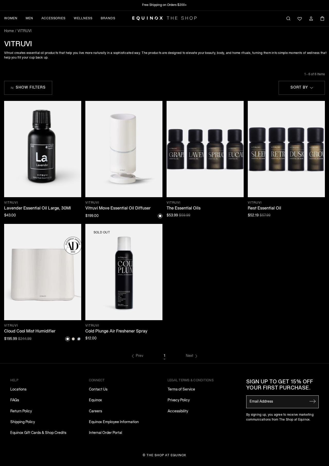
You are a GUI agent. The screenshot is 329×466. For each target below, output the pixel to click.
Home (9, 31)
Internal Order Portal (105, 433)
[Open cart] (322, 18)
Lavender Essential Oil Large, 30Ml (37, 208)
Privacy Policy (179, 400)
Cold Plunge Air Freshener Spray (116, 331)
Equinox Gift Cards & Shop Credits (38, 433)
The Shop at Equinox (166, 455)
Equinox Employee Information (114, 422)
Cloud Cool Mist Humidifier (30, 331)
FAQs (14, 400)
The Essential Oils (183, 208)
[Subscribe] (312, 401)
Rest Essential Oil (264, 208)
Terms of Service (181, 389)
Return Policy (21, 411)
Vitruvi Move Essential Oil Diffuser (118, 208)
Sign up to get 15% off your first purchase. (279, 385)
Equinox (95, 400)
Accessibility (178, 411)
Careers (95, 411)
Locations (18, 389)
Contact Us (98, 389)
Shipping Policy (22, 422)
